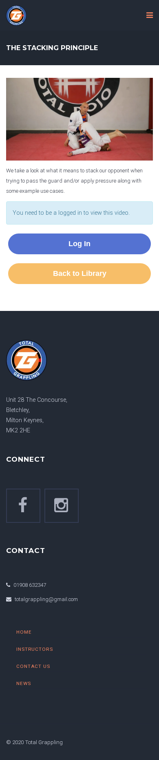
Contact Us (33, 666)
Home (24, 632)
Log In (79, 244)
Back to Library (79, 273)
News (23, 683)
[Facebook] (23, 505)
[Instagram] (61, 505)
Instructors (34, 649)
